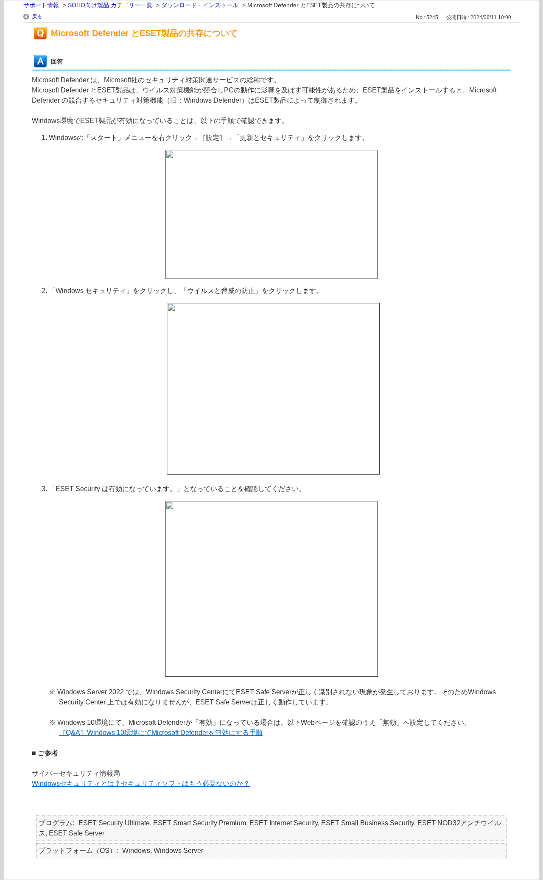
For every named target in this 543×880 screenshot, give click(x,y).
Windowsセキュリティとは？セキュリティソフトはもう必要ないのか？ (141, 783)
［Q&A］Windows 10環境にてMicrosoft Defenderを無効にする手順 (161, 732)
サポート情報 (41, 5)
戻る (37, 17)
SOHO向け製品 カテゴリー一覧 (110, 5)
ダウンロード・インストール (199, 5)
